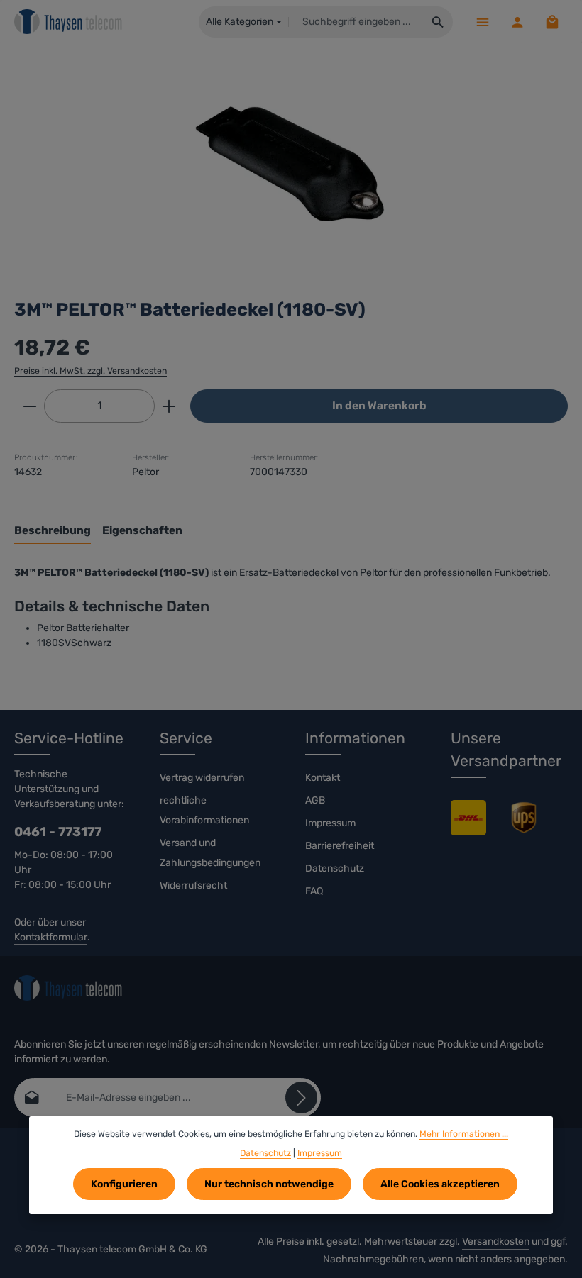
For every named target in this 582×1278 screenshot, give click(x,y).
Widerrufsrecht (193, 885)
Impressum (330, 823)
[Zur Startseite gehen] (68, 22)
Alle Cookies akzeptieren (440, 1184)
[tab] (52, 531)
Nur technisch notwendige (269, 1184)
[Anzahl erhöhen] (169, 406)
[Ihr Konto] (517, 22)
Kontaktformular (50, 937)
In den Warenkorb (379, 405)
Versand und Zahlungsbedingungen (210, 853)
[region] (291, 163)
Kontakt (322, 778)
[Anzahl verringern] (29, 406)
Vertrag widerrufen (202, 778)
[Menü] (482, 22)
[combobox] (356, 22)
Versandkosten (495, 1241)
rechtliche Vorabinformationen (204, 810)
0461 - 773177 (57, 832)
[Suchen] (438, 22)
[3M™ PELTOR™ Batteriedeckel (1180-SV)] (290, 163)
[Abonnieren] (301, 1097)
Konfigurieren (124, 1184)
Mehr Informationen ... (463, 1134)
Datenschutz (334, 868)
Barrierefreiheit (339, 846)
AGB (315, 800)
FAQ (314, 891)
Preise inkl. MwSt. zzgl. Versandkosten (90, 371)
